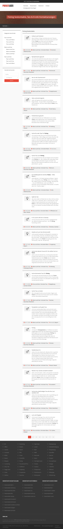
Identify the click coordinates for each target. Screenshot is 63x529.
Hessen (25, 110)
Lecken (36, 447)
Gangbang (21, 469)
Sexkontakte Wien (28, 485)
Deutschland (33, 5)
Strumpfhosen (52, 461)
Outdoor (36, 466)
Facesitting (22, 444)
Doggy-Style (7, 469)
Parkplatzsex (37, 469)
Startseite (25, 5)
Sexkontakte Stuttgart (9, 507)
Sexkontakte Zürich (49, 485)
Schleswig (52, 266)
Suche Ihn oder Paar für (40, 133)
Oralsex (36, 464)
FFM (20, 452)
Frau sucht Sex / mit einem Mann (41, 210)
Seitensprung (52, 444)
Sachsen (56, 226)
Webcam (51, 469)
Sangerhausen (53, 91)
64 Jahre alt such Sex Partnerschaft (41, 232)
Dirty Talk (6, 466)
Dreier (5, 472)
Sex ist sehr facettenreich (38, 77)
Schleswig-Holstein (28, 268)
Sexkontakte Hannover (9, 510)
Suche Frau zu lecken (37, 291)
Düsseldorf (52, 384)
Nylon (35, 458)
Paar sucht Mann (10, 63)
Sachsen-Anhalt (27, 93)
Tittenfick (51, 466)
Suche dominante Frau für (41, 273)
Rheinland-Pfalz (27, 150)
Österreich (40, 5)
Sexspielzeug (52, 449)
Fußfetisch (21, 466)
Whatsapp (51, 472)
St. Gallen (52, 430)
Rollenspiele (37, 475)
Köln (51, 408)
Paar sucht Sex (8, 56)
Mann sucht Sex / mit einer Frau (40, 70)
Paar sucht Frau (10, 61)
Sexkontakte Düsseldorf (10, 499)
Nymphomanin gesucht (38, 56)
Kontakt (57, 525)
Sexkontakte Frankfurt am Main (12, 504)
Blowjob (6, 461)
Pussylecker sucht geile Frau (39, 307)
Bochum (52, 168)
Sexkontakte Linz (28, 490)
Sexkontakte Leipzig (9, 496)
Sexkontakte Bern (48, 487)
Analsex (6, 449)
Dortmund (52, 70)
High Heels (37, 444)
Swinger (51, 464)
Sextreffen (51, 452)
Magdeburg (52, 284)
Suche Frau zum (38, 155)
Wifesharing (52, 475)
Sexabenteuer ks (36, 350)
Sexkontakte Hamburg (9, 487)
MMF (35, 452)
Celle (52, 190)
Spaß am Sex (35, 197)
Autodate (6, 452)
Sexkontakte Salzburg (29, 493)
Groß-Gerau (53, 109)
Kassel (51, 365)
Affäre (5, 447)
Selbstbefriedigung (54, 447)
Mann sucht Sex (8, 47)
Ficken (20, 455)
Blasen (6, 458)
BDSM (5, 455)
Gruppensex (22, 472)
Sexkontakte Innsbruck (29, 496)
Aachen (51, 300)
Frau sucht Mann (10, 39)
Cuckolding (7, 464)
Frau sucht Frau (10, 42)
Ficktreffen (21, 458)
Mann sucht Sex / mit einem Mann (41, 50)
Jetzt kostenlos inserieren (31, 1)
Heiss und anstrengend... (38, 98)
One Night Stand (38, 461)
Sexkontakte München (9, 490)
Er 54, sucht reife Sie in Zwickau (40, 217)
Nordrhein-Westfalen (29, 72)
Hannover (53, 50)
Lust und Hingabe (36, 415)
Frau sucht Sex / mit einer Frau (40, 284)
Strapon (51, 458)
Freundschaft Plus (23, 464)
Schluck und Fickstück (37, 36)
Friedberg (52, 126)
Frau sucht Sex (8, 37)
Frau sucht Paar (10, 44)
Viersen (51, 343)
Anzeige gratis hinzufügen (29, 8)
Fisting (33, 327)
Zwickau (52, 226)
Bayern (25, 246)
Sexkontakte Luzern (49, 496)
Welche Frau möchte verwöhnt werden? (42, 370)
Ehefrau (6, 475)
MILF (35, 449)
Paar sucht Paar (10, 59)
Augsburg (52, 244)
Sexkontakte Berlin (8, 485)
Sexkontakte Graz (28, 487)
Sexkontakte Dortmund (10, 502)
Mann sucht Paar (10, 53)
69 (5, 444)
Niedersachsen (27, 51)
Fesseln (21, 447)
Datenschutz (37, 525)
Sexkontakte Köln (8, 493)
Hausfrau (21, 475)
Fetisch (21, 449)
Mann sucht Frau (10, 49)
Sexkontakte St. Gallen (49, 490)
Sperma (51, 455)
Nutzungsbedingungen (47, 525)
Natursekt (36, 455)
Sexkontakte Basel (48, 493)
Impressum (57, 527)
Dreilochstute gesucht (37, 115)
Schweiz (47, 5)
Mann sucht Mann (10, 51)
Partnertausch (37, 472)
